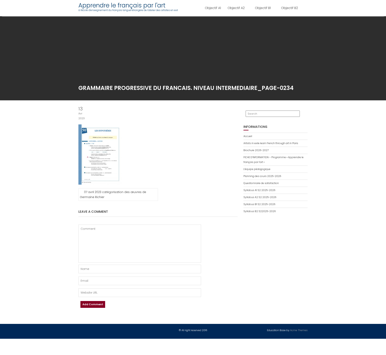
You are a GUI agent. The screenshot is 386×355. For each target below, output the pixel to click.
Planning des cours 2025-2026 (262, 176)
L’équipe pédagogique (256, 169)
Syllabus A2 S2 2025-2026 (259, 197)
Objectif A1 (213, 8)
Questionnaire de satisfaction (261, 183)
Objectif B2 (289, 8)
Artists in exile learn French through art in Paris (270, 143)
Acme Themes (299, 330)
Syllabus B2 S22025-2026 (259, 211)
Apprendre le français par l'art (121, 5)
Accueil (247, 136)
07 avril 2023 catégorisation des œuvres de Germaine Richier (113, 194)
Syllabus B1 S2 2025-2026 (259, 204)
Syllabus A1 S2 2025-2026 (259, 190)
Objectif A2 (236, 8)
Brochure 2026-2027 (256, 150)
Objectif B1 (263, 8)
